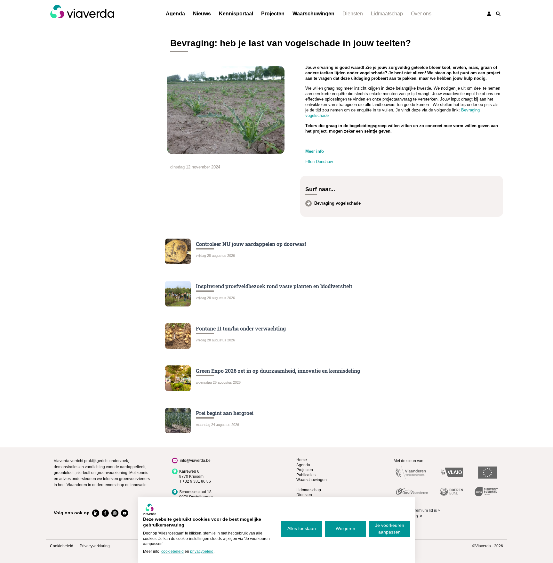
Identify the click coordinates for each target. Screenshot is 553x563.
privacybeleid (201, 551)
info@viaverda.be (195, 460)
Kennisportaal (236, 13)
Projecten (273, 13)
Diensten (352, 13)
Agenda (175, 13)
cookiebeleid (172, 551)
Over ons (421, 13)
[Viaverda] (82, 11)
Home (301, 460)
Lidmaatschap (387, 13)
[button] (498, 14)
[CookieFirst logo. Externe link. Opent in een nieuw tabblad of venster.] (149, 509)
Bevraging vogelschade (337, 203)
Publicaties (306, 475)
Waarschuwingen (313, 13)
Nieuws (202, 13)
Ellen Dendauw (319, 161)
